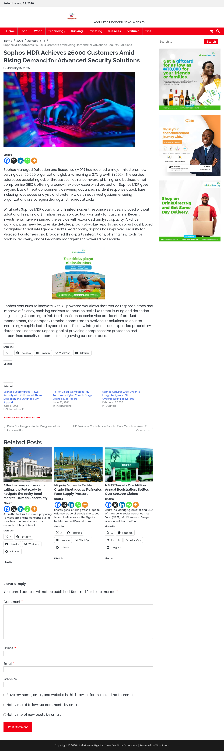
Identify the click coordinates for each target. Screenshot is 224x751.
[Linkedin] (21, 161)
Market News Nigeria (119, 14)
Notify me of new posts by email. (34, 714)
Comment (13, 601)
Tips (148, 31)
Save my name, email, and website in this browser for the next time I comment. (72, 694)
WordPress (162, 745)
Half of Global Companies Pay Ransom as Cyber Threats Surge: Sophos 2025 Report (73, 395)
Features (133, 31)
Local (24, 31)
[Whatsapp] (27, 161)
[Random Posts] (211, 31)
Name (10, 648)
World (38, 31)
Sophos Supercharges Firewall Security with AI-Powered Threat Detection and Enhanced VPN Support (23, 397)
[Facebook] (7, 161)
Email (9, 663)
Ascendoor (131, 745)
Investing (95, 31)
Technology (56, 31)
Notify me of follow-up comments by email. (43, 704)
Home (10, 31)
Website (10, 679)
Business (114, 31)
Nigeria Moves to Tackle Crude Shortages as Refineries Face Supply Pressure (78, 489)
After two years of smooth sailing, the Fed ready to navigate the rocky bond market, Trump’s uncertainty (25, 491)
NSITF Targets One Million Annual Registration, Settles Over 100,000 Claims (127, 489)
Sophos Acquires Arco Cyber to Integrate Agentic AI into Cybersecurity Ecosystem (121, 395)
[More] (34, 161)
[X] (14, 161)
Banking (77, 31)
